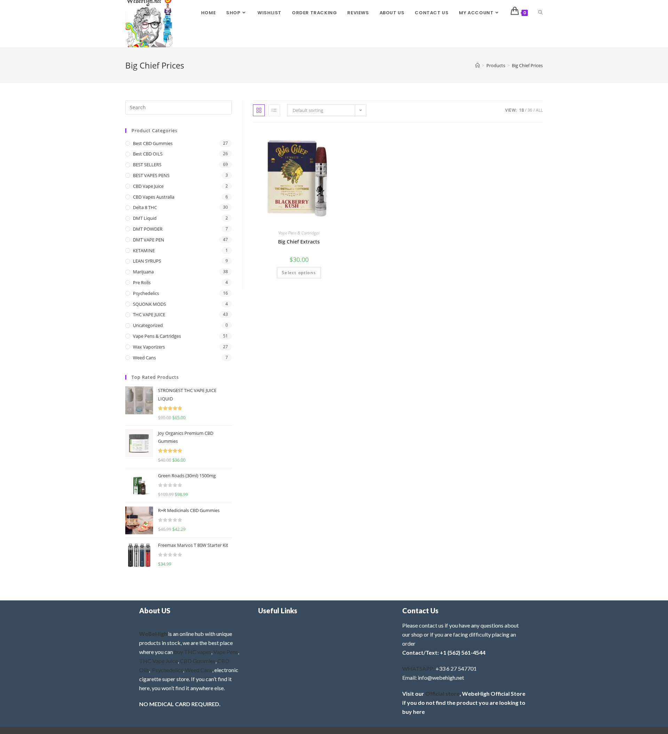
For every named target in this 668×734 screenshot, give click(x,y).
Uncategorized (148, 325)
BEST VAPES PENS (151, 175)
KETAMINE (144, 250)
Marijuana (143, 272)
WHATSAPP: (418, 668)
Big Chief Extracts (299, 241)
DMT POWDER (147, 229)
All (539, 110)
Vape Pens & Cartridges (298, 233)
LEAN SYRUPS (147, 261)
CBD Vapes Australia (153, 197)
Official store (442, 693)
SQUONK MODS (149, 304)
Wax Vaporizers (149, 347)
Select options (299, 273)
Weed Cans (144, 357)
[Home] (477, 65)
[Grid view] (259, 110)
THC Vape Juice (158, 660)
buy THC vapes (192, 651)
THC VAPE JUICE (149, 314)
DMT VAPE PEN (148, 240)
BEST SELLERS (147, 164)
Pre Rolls (142, 282)
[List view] (274, 110)
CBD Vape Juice (148, 186)
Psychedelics (146, 293)
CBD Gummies (197, 660)
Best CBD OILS (147, 154)
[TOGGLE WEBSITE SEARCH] (540, 13)
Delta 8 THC (145, 207)
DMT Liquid (145, 218)
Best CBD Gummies (153, 143)
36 (529, 110)
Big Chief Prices (527, 65)
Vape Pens (225, 651)
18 (521, 110)
